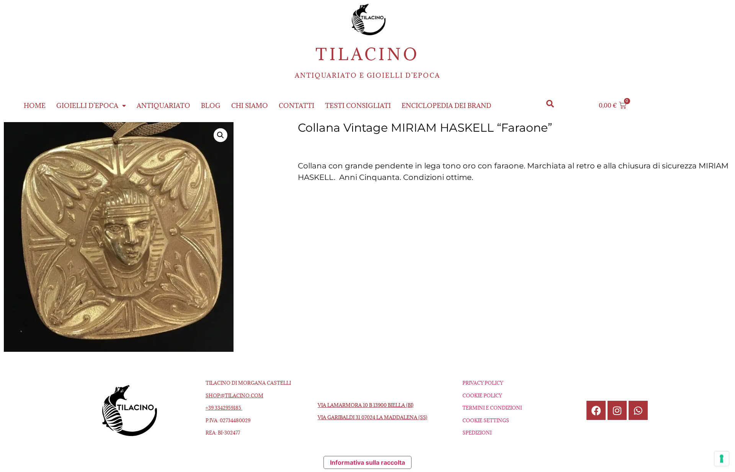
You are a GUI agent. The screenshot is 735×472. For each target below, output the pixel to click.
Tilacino (367, 54)
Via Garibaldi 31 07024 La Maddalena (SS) (372, 417)
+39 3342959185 (224, 408)
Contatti (296, 105)
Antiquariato (163, 105)
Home (35, 105)
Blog (210, 105)
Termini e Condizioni (492, 408)
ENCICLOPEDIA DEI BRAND (446, 105)
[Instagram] (617, 410)
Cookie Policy (482, 395)
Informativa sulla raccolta (367, 462)
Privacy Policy (482, 383)
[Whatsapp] (638, 410)
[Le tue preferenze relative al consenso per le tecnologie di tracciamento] (721, 458)
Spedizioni (477, 433)
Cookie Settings (485, 420)
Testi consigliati (358, 105)
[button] (550, 104)
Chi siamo (249, 105)
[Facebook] (596, 410)
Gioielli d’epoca (87, 105)
